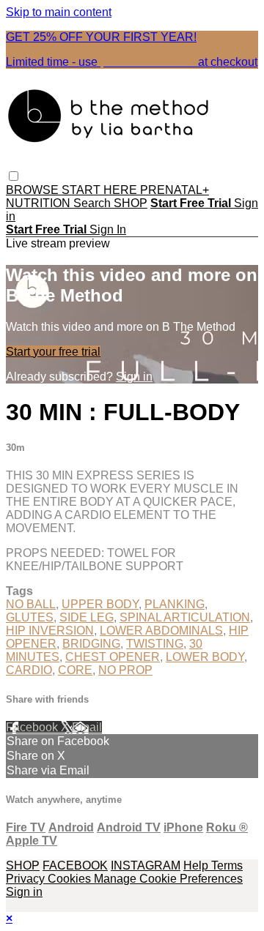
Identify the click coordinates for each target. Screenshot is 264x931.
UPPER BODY (100, 604)
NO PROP (125, 670)
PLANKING (174, 604)
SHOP (130, 203)
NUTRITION (39, 203)
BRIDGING (91, 644)
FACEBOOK (75, 865)
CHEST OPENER (112, 657)
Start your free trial (53, 351)
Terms (227, 865)
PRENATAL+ (174, 190)
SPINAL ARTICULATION (185, 617)
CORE (75, 670)
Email (87, 727)
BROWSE (34, 190)
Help (197, 865)
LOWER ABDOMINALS (161, 630)
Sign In (107, 229)
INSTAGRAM (145, 865)
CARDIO (29, 670)
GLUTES (30, 617)
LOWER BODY (205, 657)
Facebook (33, 727)
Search (93, 203)
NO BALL (31, 604)
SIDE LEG (86, 617)
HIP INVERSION (50, 630)
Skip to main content (58, 12)
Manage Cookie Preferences (168, 878)
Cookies (71, 878)
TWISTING (154, 644)
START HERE (101, 190)
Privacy (27, 878)
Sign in (134, 376)
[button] (13, 176)
